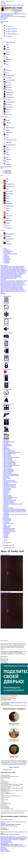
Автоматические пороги (10, 282)
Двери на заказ (4, 265)
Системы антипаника (10, 291)
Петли (2, 282)
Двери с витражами (11, 269)
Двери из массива (20, 266)
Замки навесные (7, 498)
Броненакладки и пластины (10, 481)
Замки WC (6, 505)
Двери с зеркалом (20, 269)
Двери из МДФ (4, 267)
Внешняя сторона (5, 554)
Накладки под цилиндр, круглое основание (14, 509)
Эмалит (5, 447)
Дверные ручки (7, 520)
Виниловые (6, 448)
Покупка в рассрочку (8, 529)
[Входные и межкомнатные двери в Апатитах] (11, 11)
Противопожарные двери (7, 276)
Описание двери (7, 769)
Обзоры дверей (7, 525)
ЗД (1, 657)
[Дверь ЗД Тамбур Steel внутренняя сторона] (12, 628)
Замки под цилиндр (8, 507)
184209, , (9, 825)
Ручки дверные (23, 280)
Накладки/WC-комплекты (19, 284)
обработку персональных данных (19, 702)
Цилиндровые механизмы (12, 289)
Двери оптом (6, 527)
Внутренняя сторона (6, 592)
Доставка (5, 536)
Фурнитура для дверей (6, 838)
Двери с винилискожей (14, 267)
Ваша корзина (4, 17)
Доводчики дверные (8, 501)
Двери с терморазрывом (19, 273)
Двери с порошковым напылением (13, 272)
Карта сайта (3, 848)
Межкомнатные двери (6, 166)
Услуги (12, 845)
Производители (22, 838)
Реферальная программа (6, 5)
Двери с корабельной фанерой (10, 474)
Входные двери (4, 21)
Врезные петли (7, 518)
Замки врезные (15, 287)
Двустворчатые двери (16, 274)
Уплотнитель (4, 287)
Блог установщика (20, 839)
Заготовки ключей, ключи (17, 283)
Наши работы (6, 532)
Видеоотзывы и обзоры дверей (8, 839)
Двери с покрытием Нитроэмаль (13, 271)
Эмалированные (7, 444)
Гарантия (5, 534)
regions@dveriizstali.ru (14, 834)
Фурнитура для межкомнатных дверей (10, 280)
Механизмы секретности (7, 284)
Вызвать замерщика (14, 767)
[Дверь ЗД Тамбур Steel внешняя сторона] (12, 590)
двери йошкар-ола (8, 15)
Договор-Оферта (5, 829)
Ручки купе (6, 522)
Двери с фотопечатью (6, 274)
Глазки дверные (12, 285)
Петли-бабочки (7, 519)
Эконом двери (4, 266)
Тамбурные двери (17, 276)
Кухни (2, 292)
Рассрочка (15, 5)
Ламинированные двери (6, 275)
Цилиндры (6, 516)
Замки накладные (7, 496)
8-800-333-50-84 (4, 16)
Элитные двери (11, 266)
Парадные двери (17, 275)
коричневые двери (5, 13)
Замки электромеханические (13, 288)
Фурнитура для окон (21, 291)
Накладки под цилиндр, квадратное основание (14, 510)
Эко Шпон (6, 443)
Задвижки (8, 283)
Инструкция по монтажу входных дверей (7, 842)
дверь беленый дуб (14, 13)
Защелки (9, 287)
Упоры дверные (4, 285)
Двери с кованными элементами (8, 270)
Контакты (3, 293)
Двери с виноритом (8, 469)
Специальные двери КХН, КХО (8, 278)
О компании (6, 533)
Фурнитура (3, 279)
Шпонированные (7, 445)
